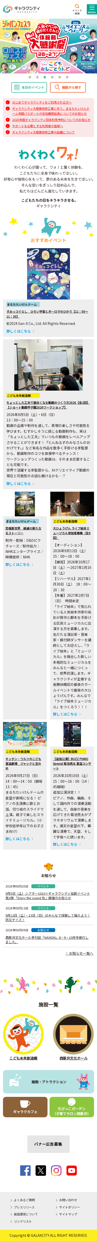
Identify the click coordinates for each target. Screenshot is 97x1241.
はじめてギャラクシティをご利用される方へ (42, 102)
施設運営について (26, 1214)
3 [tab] (44, 77)
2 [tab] (37, 77)
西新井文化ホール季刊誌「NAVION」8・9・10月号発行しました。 (47, 939)
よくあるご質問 (24, 1200)
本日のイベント (33, 87)
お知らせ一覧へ (79, 953)
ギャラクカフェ (25, 1111)
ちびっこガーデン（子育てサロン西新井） (71, 1111)
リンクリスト (23, 1221)
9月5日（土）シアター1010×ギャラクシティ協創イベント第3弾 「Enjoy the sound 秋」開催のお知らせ (47, 895)
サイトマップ (68, 1214)
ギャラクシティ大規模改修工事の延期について (43, 132)
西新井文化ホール (74, 1058)
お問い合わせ (68, 1200)
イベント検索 (77, 11)
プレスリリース (24, 1207)
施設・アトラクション (49, 1081)
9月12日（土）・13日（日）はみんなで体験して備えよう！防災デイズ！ (47, 917)
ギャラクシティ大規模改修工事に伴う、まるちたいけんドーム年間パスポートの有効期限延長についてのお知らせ (51, 110)
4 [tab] (52, 77)
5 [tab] (59, 77)
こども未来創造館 (23, 1058)
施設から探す (71, 87)
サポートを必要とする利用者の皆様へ (37, 126)
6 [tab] (67, 77)
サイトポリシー (69, 1207)
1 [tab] (29, 77)
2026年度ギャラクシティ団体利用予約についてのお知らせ (51, 120)
